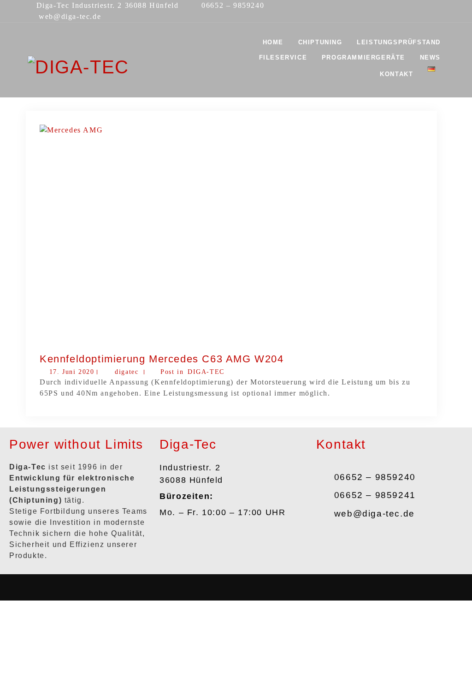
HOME (273, 42)
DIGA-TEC (206, 371)
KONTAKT (396, 74)
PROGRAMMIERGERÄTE (363, 57)
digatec (126, 371)
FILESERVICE (283, 57)
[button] (236, 587)
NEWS (430, 57)
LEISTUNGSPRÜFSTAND (399, 42)
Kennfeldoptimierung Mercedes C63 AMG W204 (162, 359)
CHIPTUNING (320, 42)
